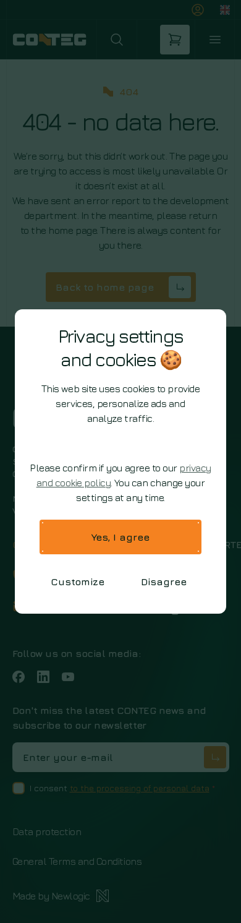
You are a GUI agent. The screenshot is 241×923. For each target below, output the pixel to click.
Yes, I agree (120, 537)
